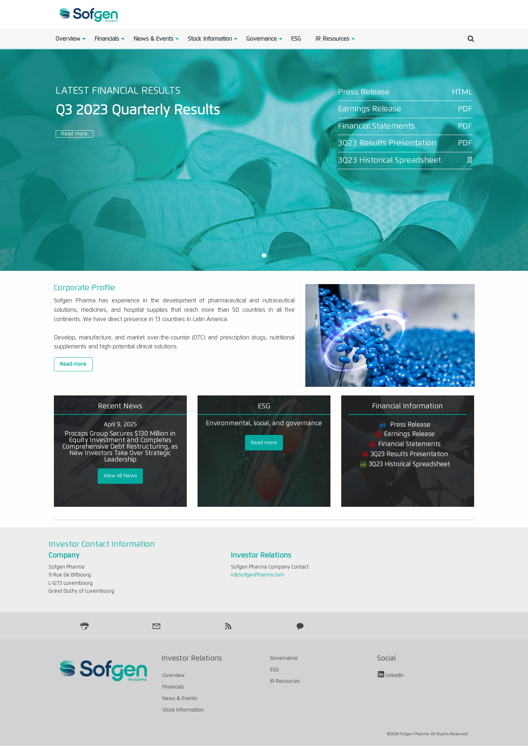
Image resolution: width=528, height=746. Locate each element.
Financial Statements (376, 126)
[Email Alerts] (156, 626)
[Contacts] (300, 626)
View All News (120, 475)
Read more (74, 133)
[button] (264, 255)
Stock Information (210, 39)
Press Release (364, 92)
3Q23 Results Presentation (387, 143)
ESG (296, 39)
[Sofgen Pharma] (88, 14)
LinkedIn (394, 675)
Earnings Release (369, 109)
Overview (68, 39)
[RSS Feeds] (228, 626)
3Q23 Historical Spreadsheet (389, 160)
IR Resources (332, 39)
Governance (261, 39)
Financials (107, 39)
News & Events (153, 39)
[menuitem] (68, 39)
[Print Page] (84, 626)
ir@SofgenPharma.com (257, 575)
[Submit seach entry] (471, 39)
